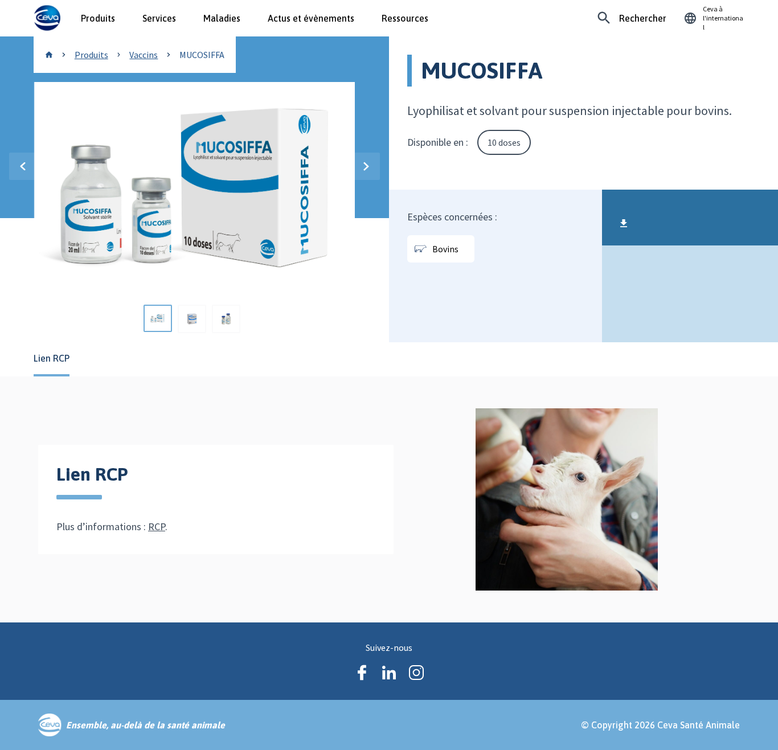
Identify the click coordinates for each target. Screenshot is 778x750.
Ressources (405, 18)
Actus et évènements (311, 18)
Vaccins (143, 54)
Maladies (221, 18)
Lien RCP (51, 358)
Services (159, 18)
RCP (156, 526)
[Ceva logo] (47, 18)
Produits (98, 18)
